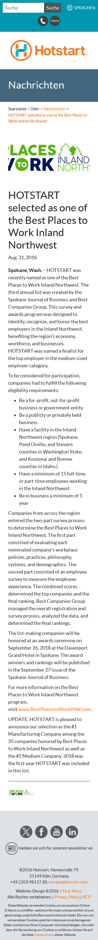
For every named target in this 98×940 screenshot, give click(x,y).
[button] (80, 7)
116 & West (70, 891)
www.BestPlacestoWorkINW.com (54, 709)
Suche (52, 8)
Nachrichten (55, 108)
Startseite (17, 108)
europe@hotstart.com (68, 882)
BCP (87, 897)
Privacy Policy (67, 897)
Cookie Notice (44, 934)
